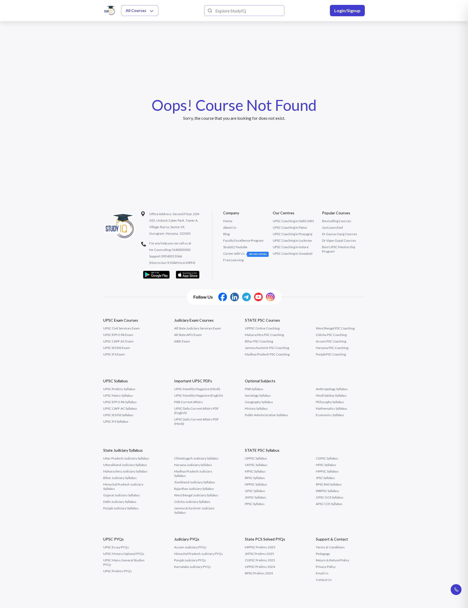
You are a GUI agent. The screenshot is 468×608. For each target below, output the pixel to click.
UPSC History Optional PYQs (123, 554)
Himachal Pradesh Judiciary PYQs (198, 554)
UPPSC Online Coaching (262, 328)
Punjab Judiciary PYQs (190, 560)
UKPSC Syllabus (256, 465)
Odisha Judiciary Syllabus (192, 502)
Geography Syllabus (259, 402)
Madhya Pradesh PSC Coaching (267, 354)
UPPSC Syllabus (256, 458)
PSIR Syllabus (254, 389)
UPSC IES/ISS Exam (116, 348)
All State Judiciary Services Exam (197, 328)
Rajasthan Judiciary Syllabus (194, 489)
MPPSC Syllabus (327, 471)
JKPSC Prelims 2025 (259, 554)
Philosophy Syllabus (330, 402)
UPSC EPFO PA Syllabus (120, 402)
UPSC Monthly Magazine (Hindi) (197, 389)
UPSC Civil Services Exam (121, 328)
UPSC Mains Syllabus (118, 395)
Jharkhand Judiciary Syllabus (194, 482)
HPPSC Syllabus (256, 484)
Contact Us (324, 580)
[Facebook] (222, 297)
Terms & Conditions (330, 547)
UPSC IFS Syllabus (115, 421)
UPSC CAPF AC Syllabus (120, 408)
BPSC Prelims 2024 (259, 573)
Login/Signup (347, 10)
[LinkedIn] (234, 297)
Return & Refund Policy (332, 560)
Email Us (322, 573)
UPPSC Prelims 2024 (260, 567)
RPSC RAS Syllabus (329, 484)
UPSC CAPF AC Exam (118, 341)
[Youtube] (258, 297)
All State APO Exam (188, 335)
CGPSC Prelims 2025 (260, 560)
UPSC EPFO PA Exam (118, 335)
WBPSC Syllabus (327, 491)
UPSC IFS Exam (114, 354)
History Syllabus (256, 408)
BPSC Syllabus (255, 478)
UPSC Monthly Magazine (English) (198, 395)
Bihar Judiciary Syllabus (120, 478)
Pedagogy (323, 554)
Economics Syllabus (330, 415)
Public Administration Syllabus (266, 415)
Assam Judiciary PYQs (190, 547)
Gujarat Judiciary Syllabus (121, 495)
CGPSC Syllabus (327, 458)
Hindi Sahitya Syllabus (331, 395)
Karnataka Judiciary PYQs (192, 567)
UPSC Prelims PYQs (117, 571)
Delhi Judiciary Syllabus (119, 502)
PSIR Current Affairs (188, 402)
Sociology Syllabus (258, 395)
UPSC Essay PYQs (116, 547)
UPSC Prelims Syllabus (119, 389)
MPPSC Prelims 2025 (260, 547)
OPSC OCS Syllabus (329, 497)
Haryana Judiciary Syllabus (193, 465)
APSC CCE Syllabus (329, 504)
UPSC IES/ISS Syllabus (118, 415)
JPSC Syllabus (325, 478)
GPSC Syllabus (255, 491)
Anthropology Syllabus (332, 389)
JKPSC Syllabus (255, 497)
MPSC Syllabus (255, 471)
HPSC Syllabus (326, 465)
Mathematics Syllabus (331, 408)
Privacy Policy (326, 567)
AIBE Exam (182, 341)
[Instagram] (270, 297)
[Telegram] (246, 297)
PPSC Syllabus (255, 504)
